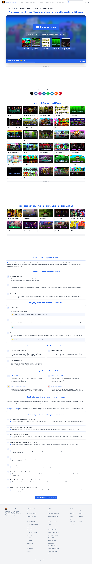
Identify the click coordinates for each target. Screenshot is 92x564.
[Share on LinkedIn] (44, 93)
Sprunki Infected (49, 2)
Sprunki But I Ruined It (53, 548)
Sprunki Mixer (51, 554)
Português (72, 521)
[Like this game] (80, 61)
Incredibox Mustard (53, 535)
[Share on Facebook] (36, 93)
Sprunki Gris (51, 524)
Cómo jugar (29, 529)
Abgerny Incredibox (53, 527)
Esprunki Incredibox (31, 516)
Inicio (21, 2)
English (71, 511)
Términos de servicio (53, 516)
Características (30, 527)
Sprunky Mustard (52, 551)
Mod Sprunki (30, 540)
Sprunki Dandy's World (53, 532)
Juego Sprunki (60, 2)
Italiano (80, 521)
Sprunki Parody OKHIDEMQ (13, 408)
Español (81, 519)
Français (81, 516)
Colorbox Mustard (52, 521)
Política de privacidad (53, 513)
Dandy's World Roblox (53, 546)
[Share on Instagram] (40, 93)
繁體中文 (72, 513)
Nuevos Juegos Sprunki (32, 524)
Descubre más (51, 519)
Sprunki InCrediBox (30, 2)
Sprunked (40, 2)
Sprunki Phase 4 (30, 538)
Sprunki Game (15, 8)
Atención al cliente (52, 511)
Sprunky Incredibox (31, 554)
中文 (80, 511)
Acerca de (29, 535)
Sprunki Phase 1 (52, 540)
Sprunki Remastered (53, 529)
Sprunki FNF (51, 538)
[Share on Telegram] (52, 93)
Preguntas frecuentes (32, 532)
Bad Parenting (30, 548)
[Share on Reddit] (56, 93)
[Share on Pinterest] (60, 93)
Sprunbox (29, 551)
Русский (72, 524)
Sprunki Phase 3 (30, 546)
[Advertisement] (46, 76)
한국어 (71, 519)
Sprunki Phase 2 (30, 543)
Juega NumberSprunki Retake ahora (46, 497)
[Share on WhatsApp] (48, 93)
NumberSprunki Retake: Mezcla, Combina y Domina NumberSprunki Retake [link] (36, 8)
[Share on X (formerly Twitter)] (31, 93)
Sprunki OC (51, 543)
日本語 (80, 513)
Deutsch (72, 516)
